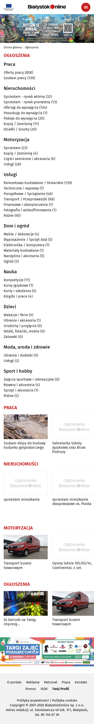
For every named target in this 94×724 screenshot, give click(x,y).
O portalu (14, 682)
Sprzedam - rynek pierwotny (27, 102)
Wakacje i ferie (16, 315)
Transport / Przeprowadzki (25, 199)
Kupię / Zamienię (18, 124)
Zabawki (10, 337)
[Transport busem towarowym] (26, 547)
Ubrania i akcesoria (20, 320)
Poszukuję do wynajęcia (23, 113)
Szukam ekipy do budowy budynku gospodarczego (25, 445)
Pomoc (30, 689)
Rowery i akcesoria (19, 385)
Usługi (9, 164)
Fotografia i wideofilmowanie (28, 210)
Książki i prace (15, 296)
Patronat (50, 682)
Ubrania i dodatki (18, 355)
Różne (9, 215)
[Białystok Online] (47, 7)
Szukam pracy (15, 78)
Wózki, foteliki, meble (21, 331)
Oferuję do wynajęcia (21, 107)
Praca (66, 682)
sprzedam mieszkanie (22, 499)
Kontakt (81, 682)
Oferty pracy (14, 72)
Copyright (17, 705)
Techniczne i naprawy (21, 188)
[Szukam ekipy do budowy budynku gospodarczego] (26, 426)
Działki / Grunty (16, 129)
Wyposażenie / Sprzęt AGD (25, 239)
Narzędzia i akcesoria (21, 256)
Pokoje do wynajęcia (20, 118)
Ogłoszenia (32, 47)
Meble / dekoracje (19, 234)
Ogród (9, 261)
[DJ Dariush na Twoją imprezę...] (26, 603)
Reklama (32, 682)
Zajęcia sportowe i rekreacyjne (29, 379)
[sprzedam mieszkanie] (26, 483)
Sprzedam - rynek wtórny (24, 96)
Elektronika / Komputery (24, 245)
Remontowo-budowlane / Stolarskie (33, 183)
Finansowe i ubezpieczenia (26, 204)
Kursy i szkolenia (17, 291)
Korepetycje (14, 280)
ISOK (44, 689)
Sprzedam (12, 148)
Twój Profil (60, 689)
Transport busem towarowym (17, 565)
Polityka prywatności (33, 700)
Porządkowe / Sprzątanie (24, 194)
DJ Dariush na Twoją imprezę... (20, 622)
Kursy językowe (16, 285)
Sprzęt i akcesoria (18, 390)
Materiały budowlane (21, 250)
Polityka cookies (64, 700)
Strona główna (13, 47)
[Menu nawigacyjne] (85, 7)
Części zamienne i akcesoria (27, 159)
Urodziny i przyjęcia (20, 326)
